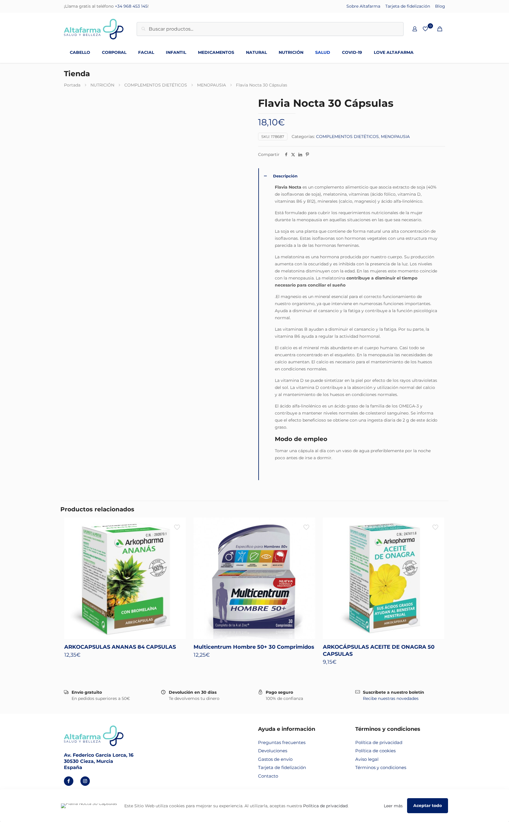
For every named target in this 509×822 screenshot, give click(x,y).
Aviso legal (367, 759)
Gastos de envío (275, 759)
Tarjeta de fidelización (407, 6)
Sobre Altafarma (363, 6)
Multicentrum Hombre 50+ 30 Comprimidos (254, 647)
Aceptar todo (427, 805)
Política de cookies (375, 750)
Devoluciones (272, 750)
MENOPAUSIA (211, 85)
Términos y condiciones (380, 767)
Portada (72, 85)
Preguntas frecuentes (281, 742)
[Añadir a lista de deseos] (177, 538)
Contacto (268, 776)
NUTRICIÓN (102, 85)
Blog (440, 6)
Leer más (393, 805)
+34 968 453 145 (131, 6)
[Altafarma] (93, 29)
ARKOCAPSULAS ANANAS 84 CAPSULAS (120, 647)
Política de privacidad (378, 742)
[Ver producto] (177, 525)
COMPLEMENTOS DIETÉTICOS (155, 85)
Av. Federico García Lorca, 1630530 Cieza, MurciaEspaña (98, 761)
